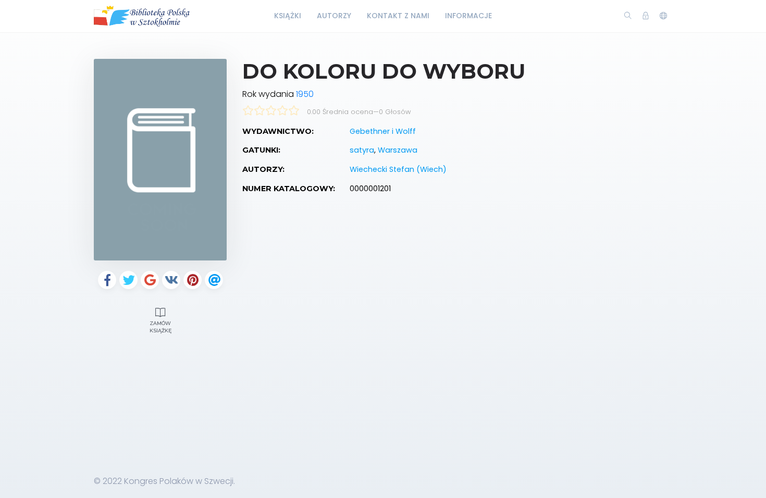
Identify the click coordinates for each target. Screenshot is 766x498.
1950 (305, 94)
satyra (362, 150)
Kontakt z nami (398, 15)
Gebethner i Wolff (383, 131)
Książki (287, 15)
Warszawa (397, 150)
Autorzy (334, 15)
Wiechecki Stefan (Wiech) (398, 169)
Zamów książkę (160, 326)
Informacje (468, 15)
